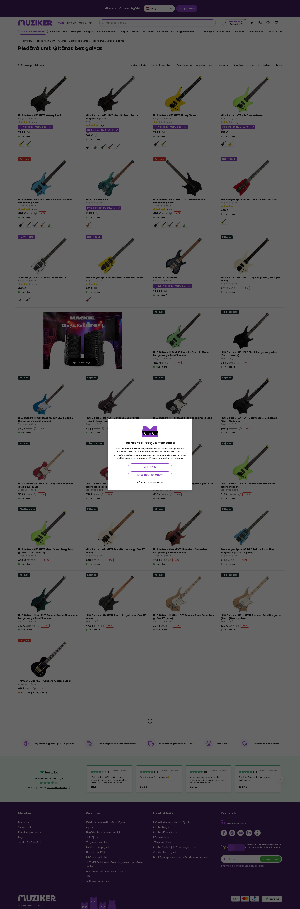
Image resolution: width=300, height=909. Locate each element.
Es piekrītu (150, 467)
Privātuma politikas (159, 458)
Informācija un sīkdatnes (150, 482)
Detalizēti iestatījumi (150, 475)
